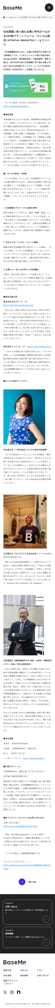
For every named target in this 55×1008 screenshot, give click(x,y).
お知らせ (12, 17)
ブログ (39, 970)
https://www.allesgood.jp (33, 758)
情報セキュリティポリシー (10, 982)
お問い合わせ (43, 975)
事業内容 (7, 970)
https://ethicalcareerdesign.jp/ (16, 106)
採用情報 (24, 975)
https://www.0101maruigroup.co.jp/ (18, 305)
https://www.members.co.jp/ (39, 346)
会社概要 (7, 975)
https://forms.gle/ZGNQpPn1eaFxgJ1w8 (20, 826)
